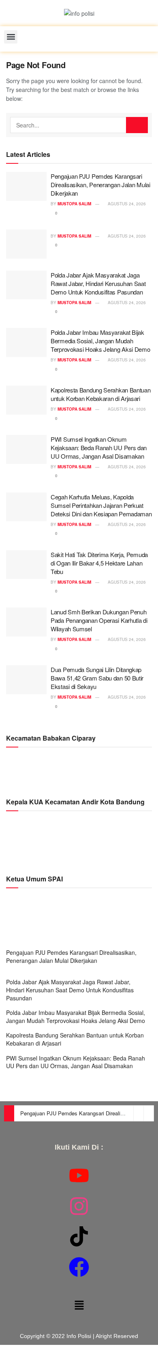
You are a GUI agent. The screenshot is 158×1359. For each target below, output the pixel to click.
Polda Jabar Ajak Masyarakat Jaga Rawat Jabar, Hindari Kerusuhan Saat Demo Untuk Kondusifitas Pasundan (98, 283)
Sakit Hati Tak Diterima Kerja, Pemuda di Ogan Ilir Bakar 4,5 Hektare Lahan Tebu (99, 563)
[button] (10, 37)
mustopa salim (74, 204)
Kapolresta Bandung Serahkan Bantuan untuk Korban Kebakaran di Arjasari (101, 394)
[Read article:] (26, 244)
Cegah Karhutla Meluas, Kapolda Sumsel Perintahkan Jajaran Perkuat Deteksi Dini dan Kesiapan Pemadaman (101, 505)
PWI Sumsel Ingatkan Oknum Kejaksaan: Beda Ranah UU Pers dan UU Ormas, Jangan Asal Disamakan (99, 447)
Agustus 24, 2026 (126, 204)
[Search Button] (137, 125)
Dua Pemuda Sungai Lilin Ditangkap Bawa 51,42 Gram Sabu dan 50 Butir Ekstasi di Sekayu (97, 678)
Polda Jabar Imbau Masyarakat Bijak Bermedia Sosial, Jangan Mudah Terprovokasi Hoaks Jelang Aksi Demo (100, 340)
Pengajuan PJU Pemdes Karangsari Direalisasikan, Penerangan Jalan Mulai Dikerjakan (100, 184)
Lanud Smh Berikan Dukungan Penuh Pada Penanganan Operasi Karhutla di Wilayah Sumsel (99, 620)
